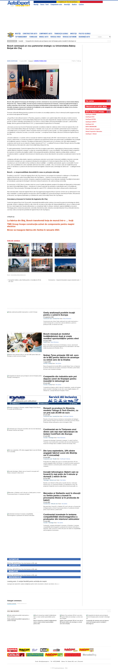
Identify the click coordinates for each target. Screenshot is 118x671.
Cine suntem (90, 101)
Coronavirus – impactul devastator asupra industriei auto (63, 280)
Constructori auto (30, 33)
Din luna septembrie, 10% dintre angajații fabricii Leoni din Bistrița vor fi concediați (60, 453)
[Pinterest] (78, 61)
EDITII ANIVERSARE (91, 126)
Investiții (67, 4)
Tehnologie (33, 37)
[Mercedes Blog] (89, 655)
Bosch (8, 275)
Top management (21, 37)
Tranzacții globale (61, 33)
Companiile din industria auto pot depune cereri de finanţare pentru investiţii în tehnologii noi (51, 41)
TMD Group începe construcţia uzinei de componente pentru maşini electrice (40, 225)
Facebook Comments (11, 603)
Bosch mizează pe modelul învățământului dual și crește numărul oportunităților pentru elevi (61, 336)
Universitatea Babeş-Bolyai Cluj (18, 275)
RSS (66, 668)
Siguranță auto (84, 37)
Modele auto (43, 37)
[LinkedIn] (80, 61)
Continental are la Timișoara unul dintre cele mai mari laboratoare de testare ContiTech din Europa (60, 431)
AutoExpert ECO (90, 117)
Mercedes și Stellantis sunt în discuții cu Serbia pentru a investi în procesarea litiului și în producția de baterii (61, 496)
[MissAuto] (57, 650)
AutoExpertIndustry (59, 668)
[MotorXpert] (24, 650)
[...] (58, 584)
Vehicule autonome (70, 37)
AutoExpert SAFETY (91, 121)
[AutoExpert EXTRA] (72, 655)
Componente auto (56, 4)
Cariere (81, 4)
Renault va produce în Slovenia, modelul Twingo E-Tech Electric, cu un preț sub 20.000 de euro (60, 410)
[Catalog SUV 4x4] (16, 655)
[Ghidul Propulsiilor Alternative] (35, 655)
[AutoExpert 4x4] (86, 650)
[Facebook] (71, 61)
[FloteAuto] (12, 650)
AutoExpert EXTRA (91, 119)
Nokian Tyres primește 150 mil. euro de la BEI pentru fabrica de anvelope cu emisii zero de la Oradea (61, 357)
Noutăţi (36, 4)
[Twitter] (74, 61)
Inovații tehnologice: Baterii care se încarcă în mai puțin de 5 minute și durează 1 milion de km (60, 474)
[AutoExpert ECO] (54, 655)
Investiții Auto (56, 318)
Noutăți (18, 33)
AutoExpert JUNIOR (91, 114)
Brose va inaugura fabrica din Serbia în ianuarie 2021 (33, 230)
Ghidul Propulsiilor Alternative (94, 131)
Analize (74, 4)
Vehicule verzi (55, 37)
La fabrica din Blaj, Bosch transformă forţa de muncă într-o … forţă (40, 220)
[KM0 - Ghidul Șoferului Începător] (44, 650)
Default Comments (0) (21, 603)
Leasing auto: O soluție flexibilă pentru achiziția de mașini (27, 581)
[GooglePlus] (76, 61)
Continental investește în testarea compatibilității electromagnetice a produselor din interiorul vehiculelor (61, 516)
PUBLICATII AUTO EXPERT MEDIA (96, 106)
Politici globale (85, 33)
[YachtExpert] (35, 650)
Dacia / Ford (44, 4)
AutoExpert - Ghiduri (91, 134)
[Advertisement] (49, 19)
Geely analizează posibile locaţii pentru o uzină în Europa (59, 313)
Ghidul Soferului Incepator (93, 129)
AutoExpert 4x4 (90, 124)
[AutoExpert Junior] (71, 650)
